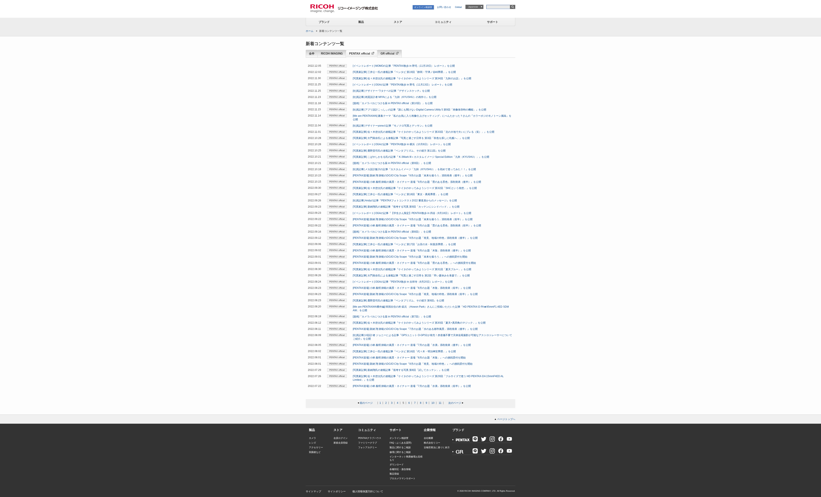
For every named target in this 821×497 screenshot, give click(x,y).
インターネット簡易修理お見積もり (406, 458)
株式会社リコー (432, 442)
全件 (312, 53)
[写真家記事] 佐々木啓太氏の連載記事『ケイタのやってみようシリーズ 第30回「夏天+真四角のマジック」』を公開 (419, 322)
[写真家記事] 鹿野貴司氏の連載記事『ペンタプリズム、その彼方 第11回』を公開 (399, 150)
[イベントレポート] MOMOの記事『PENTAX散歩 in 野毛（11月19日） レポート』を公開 (404, 65)
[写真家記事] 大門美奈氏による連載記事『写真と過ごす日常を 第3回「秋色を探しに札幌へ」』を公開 (411, 138)
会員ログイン (341, 438)
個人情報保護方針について (367, 491)
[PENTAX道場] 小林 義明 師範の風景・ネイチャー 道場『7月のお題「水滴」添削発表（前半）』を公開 (412, 386)
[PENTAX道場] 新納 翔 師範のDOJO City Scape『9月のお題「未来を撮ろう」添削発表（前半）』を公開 (413, 219)
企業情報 (430, 430)
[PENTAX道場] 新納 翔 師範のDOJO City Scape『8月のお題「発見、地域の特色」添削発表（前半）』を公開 (415, 294)
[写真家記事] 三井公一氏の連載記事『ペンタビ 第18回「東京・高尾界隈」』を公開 (400, 194)
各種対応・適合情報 (400, 469)
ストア (398, 22)
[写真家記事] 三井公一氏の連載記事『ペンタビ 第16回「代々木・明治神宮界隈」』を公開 (404, 351)
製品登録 (394, 473)
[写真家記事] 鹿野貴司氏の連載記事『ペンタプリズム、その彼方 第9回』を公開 (398, 300)
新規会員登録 (341, 442)
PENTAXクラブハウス (369, 438)
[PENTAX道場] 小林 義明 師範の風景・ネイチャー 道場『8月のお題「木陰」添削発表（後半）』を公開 (412, 250)
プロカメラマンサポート (402, 478)
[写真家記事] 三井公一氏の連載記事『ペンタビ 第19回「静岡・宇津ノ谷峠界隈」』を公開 (404, 72)
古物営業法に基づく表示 (437, 447)
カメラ (312, 438)
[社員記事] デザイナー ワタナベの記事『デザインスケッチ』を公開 (391, 90)
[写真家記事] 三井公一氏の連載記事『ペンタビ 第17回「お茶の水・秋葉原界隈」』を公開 (404, 244)
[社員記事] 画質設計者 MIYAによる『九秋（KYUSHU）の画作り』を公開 (394, 97)
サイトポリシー (337, 491)
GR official (387, 53)
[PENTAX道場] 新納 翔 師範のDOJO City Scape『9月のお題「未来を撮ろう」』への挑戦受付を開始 (410, 256)
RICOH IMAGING (332, 53)
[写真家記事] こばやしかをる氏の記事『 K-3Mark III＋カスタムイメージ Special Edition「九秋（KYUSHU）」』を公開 (421, 156)
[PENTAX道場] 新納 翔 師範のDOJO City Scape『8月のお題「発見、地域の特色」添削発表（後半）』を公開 (415, 237)
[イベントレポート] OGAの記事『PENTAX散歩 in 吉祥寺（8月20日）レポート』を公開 (403, 281)
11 (440, 402)
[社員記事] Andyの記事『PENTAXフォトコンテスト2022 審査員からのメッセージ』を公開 (405, 200)
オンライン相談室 (423, 7)
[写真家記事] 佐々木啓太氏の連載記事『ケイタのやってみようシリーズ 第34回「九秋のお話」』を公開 (412, 78)
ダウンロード (397, 464)
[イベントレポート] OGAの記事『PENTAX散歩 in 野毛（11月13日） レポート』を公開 (402, 84)
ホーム (309, 30)
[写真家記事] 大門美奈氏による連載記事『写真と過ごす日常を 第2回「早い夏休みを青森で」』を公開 (411, 275)
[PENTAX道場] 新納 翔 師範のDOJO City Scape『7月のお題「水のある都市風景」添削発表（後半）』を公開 (415, 328)
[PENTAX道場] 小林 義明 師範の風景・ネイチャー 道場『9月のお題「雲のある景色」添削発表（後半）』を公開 (417, 181)
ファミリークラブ (367, 442)
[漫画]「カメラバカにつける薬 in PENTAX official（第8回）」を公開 (392, 231)
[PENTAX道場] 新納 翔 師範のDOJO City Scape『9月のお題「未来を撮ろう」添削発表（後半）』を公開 (413, 175)
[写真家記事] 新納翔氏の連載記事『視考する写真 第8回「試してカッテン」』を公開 (401, 370)
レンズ (312, 442)
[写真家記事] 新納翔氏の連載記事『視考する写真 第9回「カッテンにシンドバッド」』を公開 (406, 206)
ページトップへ (506, 419)
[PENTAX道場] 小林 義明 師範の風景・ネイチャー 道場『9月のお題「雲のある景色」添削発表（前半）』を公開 (417, 225)
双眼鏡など (315, 452)
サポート (492, 22)
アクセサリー (316, 447)
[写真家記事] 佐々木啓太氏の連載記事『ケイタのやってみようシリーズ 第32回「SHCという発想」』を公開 (415, 188)
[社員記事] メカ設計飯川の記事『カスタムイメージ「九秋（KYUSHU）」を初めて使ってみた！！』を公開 (414, 169)
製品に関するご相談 (400, 447)
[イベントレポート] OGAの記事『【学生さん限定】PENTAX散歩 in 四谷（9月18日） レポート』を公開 (412, 213)
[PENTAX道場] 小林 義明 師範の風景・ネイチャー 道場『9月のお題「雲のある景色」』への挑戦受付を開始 (414, 262)
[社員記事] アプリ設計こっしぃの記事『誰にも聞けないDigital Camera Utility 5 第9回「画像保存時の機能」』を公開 (419, 109)
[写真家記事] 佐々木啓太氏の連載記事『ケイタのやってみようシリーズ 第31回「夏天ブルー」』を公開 (412, 269)
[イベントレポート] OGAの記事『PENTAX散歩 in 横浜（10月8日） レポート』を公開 (402, 144)
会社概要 (428, 438)
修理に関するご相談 (400, 452)
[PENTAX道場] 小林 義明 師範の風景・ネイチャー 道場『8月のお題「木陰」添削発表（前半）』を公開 (412, 287)
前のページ (366, 402)
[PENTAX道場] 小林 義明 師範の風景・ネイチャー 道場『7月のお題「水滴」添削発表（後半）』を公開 (412, 345)
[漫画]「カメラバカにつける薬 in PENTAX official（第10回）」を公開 (393, 103)
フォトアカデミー (367, 447)
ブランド (324, 22)
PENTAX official (359, 53)
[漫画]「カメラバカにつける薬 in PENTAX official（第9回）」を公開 (392, 163)
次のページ (454, 402)
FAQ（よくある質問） (401, 442)
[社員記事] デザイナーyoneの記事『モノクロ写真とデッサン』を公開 (392, 125)
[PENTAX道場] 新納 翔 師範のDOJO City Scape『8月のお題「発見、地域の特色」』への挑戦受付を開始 (413, 363)
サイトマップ (313, 491)
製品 (361, 22)
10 (432, 402)
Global (458, 7)
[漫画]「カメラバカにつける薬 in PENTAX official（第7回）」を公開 (392, 316)
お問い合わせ (444, 7)
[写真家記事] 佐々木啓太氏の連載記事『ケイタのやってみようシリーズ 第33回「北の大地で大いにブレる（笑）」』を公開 (423, 131)
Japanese (473, 7)
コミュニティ (443, 22)
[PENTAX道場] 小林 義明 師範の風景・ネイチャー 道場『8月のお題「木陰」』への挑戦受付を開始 (409, 357)
